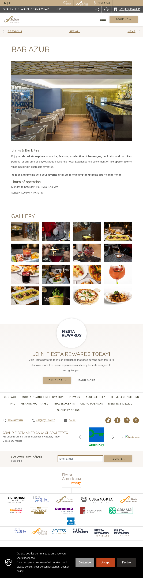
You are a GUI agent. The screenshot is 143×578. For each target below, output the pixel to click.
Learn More (86, 380)
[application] (71, 562)
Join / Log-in (57, 380)
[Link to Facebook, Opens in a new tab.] (117, 420)
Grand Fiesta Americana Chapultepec (32, 9)
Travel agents (64, 403)
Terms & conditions (125, 397)
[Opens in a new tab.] (132, 437)
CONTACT (10, 397)
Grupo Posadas (91, 403)
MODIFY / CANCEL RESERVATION (43, 397)
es (10, 3)
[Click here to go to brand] (80, 533)
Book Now (123, 19)
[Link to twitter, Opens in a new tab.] (136, 420)
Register (118, 458)
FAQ (13, 403)
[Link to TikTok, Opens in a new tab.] (108, 420)
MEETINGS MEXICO (120, 403)
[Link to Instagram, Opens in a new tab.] (127, 420)
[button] (80, 436)
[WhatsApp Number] (97, 9)
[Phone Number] (106, 9)
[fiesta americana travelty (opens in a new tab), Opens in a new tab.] (71, 479)
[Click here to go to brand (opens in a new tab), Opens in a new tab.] (16, 499)
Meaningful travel (34, 403)
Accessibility (95, 397)
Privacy (74, 397)
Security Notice (69, 410)
